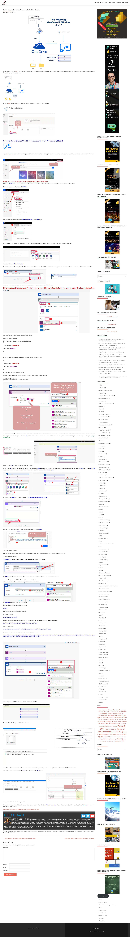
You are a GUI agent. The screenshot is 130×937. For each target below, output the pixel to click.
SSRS (100, 673)
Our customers (103, 896)
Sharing (101, 644)
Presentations (102, 607)
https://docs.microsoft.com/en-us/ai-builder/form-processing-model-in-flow (21, 809)
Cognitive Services (51, 831)
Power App (101, 578)
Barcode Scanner (103, 438)
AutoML (101, 406)
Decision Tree (102, 496)
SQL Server (101, 649)
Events (100, 514)
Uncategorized (102, 697)
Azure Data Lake (103, 419)
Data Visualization (108, 717)
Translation (101, 691)
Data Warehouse (103, 480)
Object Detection (103, 565)
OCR (100, 567)
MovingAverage (102, 559)
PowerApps (101, 604)
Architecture (102, 401)
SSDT (100, 662)
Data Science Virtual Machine (106, 477)
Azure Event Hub (103, 422)
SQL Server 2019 (103, 657)
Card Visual (101, 448)
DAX (100, 493)
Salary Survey (102, 639)
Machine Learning (106, 721)
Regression (101, 633)
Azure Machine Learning (104, 424)
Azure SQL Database (104, 432)
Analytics (23, 831)
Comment (6, 847)
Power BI (101, 583)
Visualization (102, 699)
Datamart (101, 488)
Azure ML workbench (104, 430)
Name (5, 864)
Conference (103, 715)
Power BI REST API (103, 594)
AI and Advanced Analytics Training (107, 905)
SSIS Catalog (102, 668)
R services (101, 628)
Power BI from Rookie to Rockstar (107, 586)
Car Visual (101, 446)
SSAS (100, 660)
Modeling (105, 726)
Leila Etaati (14, 815)
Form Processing (58, 831)
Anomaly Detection (103, 398)
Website (5, 870)
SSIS (100, 665)
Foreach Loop (122, 719)
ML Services (102, 554)
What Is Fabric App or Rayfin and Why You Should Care (112, 364)
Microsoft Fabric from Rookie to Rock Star (111, 723)
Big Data (101, 440)
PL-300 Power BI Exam (104, 575)
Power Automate (103, 580)
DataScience (102, 491)
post (16, 71)
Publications (102, 609)
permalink (12, 832)
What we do (104, 2)
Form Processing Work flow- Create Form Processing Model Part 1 (19, 838)
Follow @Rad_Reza (112, 324)
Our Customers (102, 912)
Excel (100, 517)
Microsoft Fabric (103, 549)
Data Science (102, 475)
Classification (102, 459)
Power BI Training (103, 902)
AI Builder (18, 831)
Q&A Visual (101, 617)
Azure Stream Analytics (104, 435)
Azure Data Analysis (103, 414)
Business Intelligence (104, 443)
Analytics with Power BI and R (106, 395)
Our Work (101, 918)
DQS (100, 509)
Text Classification (103, 681)
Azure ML (101, 427)
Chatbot (101, 456)
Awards (101, 409)
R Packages (101, 623)
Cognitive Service (42, 831)
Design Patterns (103, 506)
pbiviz (100, 570)
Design (100, 504)
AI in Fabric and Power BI (105, 390)
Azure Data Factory (103, 417)
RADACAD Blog (103, 915)
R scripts (101, 625)
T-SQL (100, 676)
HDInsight (101, 530)
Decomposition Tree (103, 498)
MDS (100, 546)
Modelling (101, 557)
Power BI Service (103, 596)
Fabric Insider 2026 (103, 522)
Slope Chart (101, 646)
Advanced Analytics (103, 710)
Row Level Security (115, 736)
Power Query (102, 602)
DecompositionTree (103, 501)
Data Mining (102, 472)
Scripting (101, 641)
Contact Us (101, 920)
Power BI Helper (103, 588)
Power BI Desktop (110, 729)
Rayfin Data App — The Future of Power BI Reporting (111, 352)
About (119, 2)
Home (97, 2)
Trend (100, 694)
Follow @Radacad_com (112, 316)
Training (101, 689)
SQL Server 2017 (103, 654)
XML (100, 702)
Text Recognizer (102, 683)
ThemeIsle (101, 931)
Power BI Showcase (103, 599)
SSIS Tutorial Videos (103, 670)
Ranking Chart (102, 631)
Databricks (101, 483)
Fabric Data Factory (103, 520)
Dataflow (101, 485)
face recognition (102, 525)
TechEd (104, 741)
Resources (112, 2)
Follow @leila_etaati (112, 331)
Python (100, 612)
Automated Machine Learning (31, 831)
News (100, 562)
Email (4, 867)
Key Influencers (102, 538)
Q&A (100, 615)
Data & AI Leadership (104, 469)
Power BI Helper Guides (104, 591)
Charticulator (102, 454)
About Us (101, 899)
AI (15, 831)
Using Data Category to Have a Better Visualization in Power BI (80, 838)
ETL (100, 512)
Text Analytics (102, 678)
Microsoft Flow (10, 154)
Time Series (101, 686)
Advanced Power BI (114, 710)
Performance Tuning (103, 572)
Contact (126, 2)
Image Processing (103, 533)
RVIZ (100, 636)
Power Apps (113, 726)
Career (100, 451)
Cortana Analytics (103, 467)
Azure (100, 411)
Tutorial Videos (110, 741)
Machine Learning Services (105, 543)
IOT (100, 535)
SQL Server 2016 (103, 652)
